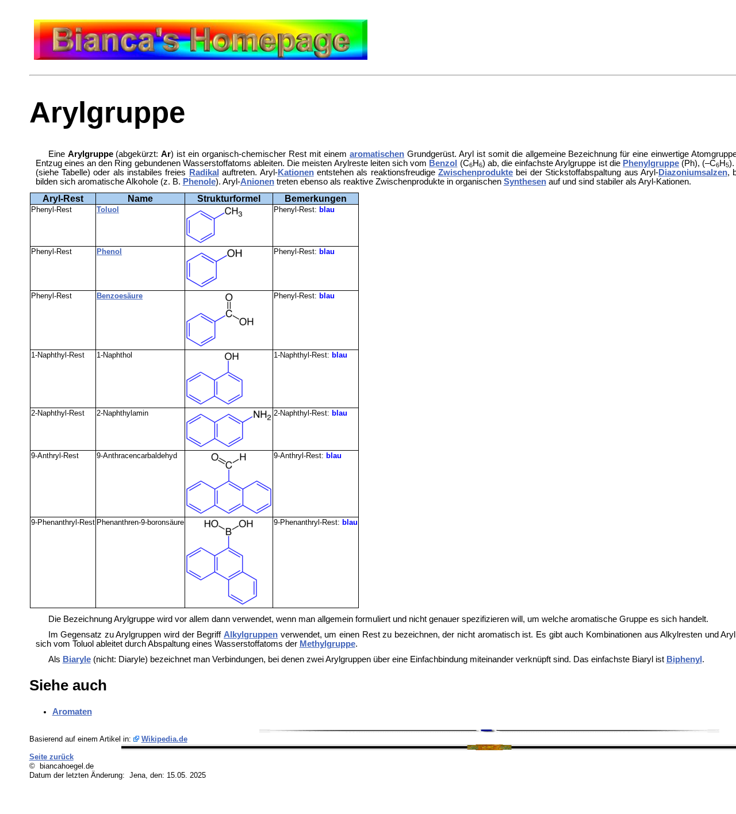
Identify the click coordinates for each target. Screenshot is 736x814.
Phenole (199, 181)
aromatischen (377, 154)
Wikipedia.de (164, 739)
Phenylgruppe (651, 163)
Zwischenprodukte (475, 172)
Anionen (257, 181)
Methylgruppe (327, 643)
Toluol (108, 209)
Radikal (204, 172)
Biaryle (77, 659)
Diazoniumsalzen (692, 172)
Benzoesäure (120, 295)
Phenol (109, 251)
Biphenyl (684, 659)
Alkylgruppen (251, 634)
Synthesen (525, 181)
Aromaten (72, 711)
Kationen (296, 172)
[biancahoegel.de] (200, 57)
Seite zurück (51, 756)
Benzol (443, 163)
